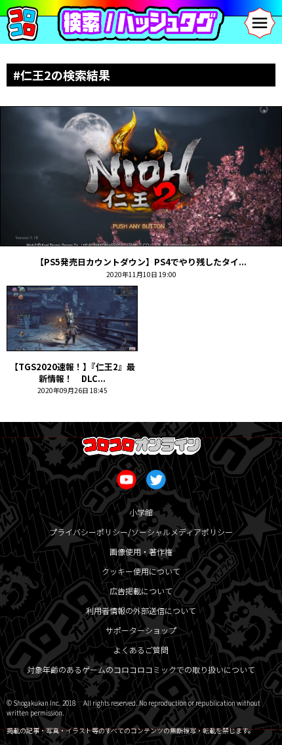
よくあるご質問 (141, 649)
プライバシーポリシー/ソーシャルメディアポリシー (141, 531)
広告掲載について (141, 590)
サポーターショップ (141, 630)
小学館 (141, 512)
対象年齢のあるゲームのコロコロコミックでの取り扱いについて (141, 669)
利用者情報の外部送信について (141, 610)
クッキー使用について (141, 571)
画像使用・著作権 (141, 551)
